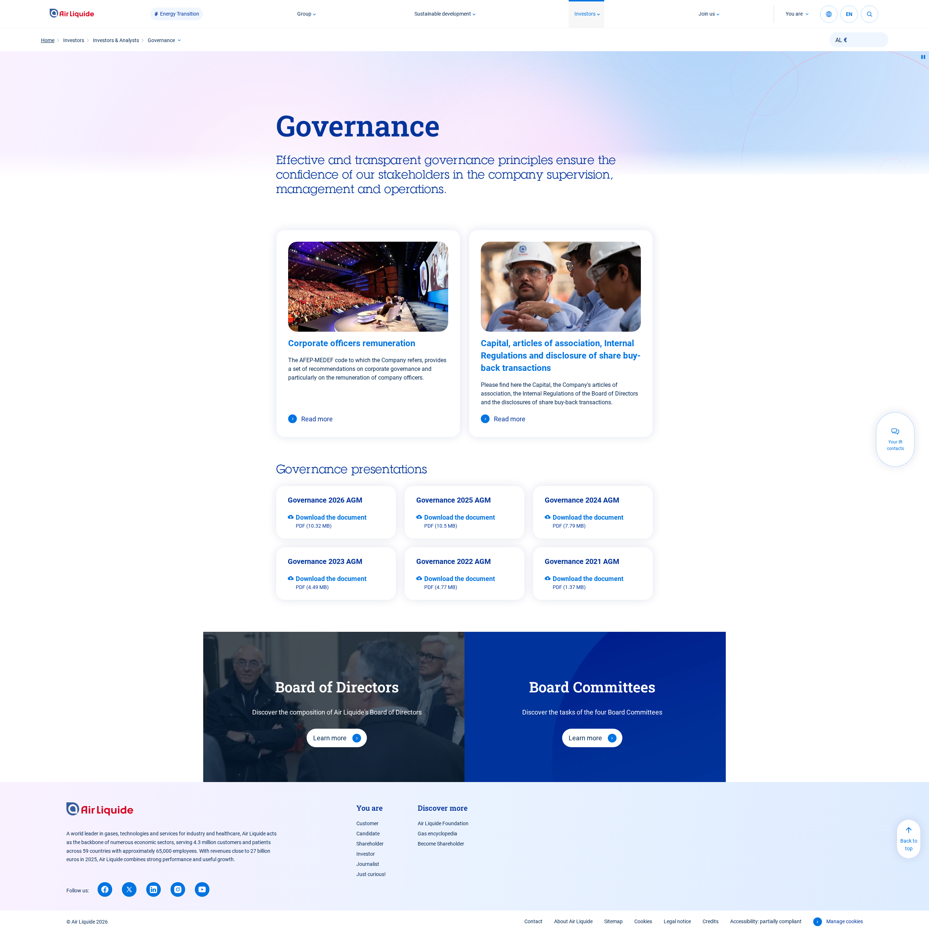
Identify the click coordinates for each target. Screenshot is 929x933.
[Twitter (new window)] (129, 889)
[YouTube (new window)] (202, 889)
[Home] (72, 14)
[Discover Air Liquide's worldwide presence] (829, 14)
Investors (585, 14)
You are (794, 14)
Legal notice (677, 921)
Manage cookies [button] (844, 921)
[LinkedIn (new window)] (153, 889)
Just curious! (371, 874)
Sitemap (613, 921)
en (849, 14)
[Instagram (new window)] (178, 889)
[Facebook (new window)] (105, 889)
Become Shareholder (441, 844)
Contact (533, 921)
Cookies (643, 921)
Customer (367, 823)
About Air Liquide (573, 921)
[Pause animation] (923, 57)
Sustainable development (442, 14)
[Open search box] (869, 14)
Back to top (908, 844)
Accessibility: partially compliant (766, 921)
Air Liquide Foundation (443, 823)
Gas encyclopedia (437, 833)
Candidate (368, 833)
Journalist (367, 864)
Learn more (330, 738)
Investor (365, 854)
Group (304, 14)
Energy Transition (179, 14)
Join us (707, 14)
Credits (711, 921)
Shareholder (370, 844)
